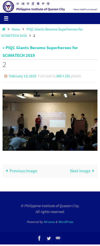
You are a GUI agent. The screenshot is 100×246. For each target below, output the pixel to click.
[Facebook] (39, 237)
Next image (80, 169)
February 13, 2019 (22, 75)
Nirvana (49, 221)
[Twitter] (48, 237)
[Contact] (58, 237)
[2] (50, 119)
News (16, 29)
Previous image (23, 169)
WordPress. (66, 221)
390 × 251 (63, 75)
